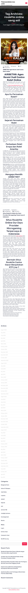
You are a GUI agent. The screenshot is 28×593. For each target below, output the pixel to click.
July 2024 (3, 399)
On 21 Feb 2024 (6, 209)
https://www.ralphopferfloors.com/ (15, 85)
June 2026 (3, 335)
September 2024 (4, 393)
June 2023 (3, 435)
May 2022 (3, 449)
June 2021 (3, 468)
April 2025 (3, 374)
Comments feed (5, 535)
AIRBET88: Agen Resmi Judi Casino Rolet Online (13, 70)
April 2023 (3, 441)
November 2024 (4, 388)
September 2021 (4, 466)
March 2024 (3, 410)
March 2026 (3, 343)
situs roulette (19, 235)
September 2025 (4, 360)
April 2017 (3, 474)
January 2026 (4, 349)
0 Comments (7, 67)
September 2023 (4, 427)
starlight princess (5, 513)
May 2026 (3, 338)
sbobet (3, 499)
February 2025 (4, 380)
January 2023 (4, 446)
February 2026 (4, 346)
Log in (2, 528)
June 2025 (3, 368)
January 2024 (4, 416)
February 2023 (4, 443)
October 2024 (4, 391)
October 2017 (4, 471)
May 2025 (3, 371)
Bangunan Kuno (5, 485)
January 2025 (4, 382)
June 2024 (3, 402)
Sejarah (3, 502)
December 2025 (4, 352)
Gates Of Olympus (5, 488)
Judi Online (4, 492)
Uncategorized (7, 211)
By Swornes (13, 66)
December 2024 (4, 385)
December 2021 (4, 463)
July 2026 (3, 332)
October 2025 (4, 357)
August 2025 (4, 363)
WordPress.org (5, 538)
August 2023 (4, 430)
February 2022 (4, 457)
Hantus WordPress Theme (14, 589)
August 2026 (4, 329)
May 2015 (3, 477)
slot (20, 66)
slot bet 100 (4, 509)
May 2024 (3, 405)
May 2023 (3, 438)
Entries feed (4, 531)
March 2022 (3, 455)
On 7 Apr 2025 (6, 66)
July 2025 (3, 366)
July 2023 (3, 432)
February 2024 (4, 413)
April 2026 (3, 341)
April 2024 (3, 407)
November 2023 (4, 421)
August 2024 (4, 396)
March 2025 (3, 377)
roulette (3, 495)
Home (13, 23)
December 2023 (4, 418)
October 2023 (4, 424)
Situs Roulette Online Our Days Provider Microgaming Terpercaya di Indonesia (14, 215)
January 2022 (4, 460)
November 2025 (4, 355)
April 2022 (3, 452)
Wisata (2, 520)
